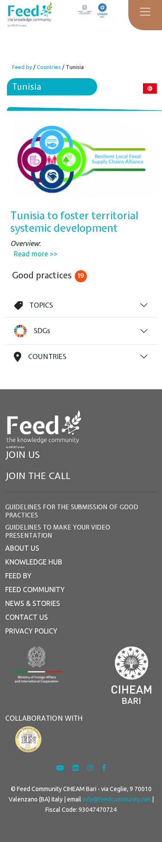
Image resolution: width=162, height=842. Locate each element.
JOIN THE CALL (37, 476)
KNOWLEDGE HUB (33, 562)
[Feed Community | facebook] (104, 768)
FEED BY (18, 576)
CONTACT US (26, 617)
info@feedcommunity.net (117, 799)
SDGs (42, 330)
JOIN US (22, 454)
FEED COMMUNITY (35, 589)
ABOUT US (22, 548)
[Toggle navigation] (145, 11)
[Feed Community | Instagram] (91, 768)
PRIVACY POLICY (31, 631)
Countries (49, 67)
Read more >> (35, 254)
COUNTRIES (47, 356)
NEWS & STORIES (32, 603)
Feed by (22, 67)
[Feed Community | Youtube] (61, 768)
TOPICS (41, 305)
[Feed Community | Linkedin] (76, 768)
